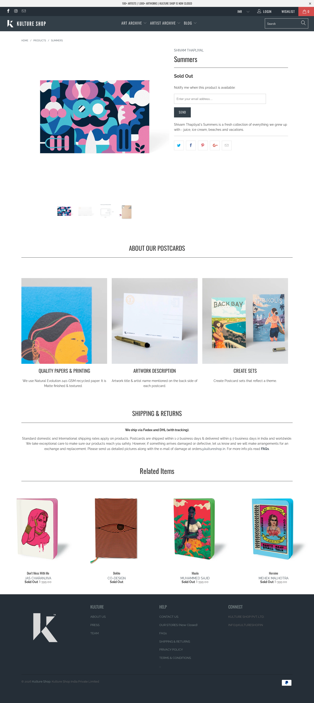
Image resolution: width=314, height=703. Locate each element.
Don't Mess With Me (38, 528)
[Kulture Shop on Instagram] (16, 11)
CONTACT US (168, 616)
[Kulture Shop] (27, 23)
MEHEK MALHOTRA (273, 578)
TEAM (94, 633)
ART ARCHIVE (131, 23)
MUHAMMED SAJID (195, 578)
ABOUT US (98, 616)
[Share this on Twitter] (179, 145)
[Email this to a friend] (227, 145)
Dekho (117, 528)
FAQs (265, 449)
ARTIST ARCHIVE (163, 23)
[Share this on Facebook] (191, 145)
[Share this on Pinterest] (203, 145)
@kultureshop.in (213, 449)
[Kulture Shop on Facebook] (8, 11)
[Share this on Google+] (215, 145)
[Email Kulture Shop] (23, 11)
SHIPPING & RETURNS (174, 641)
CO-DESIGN (117, 578)
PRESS (95, 625)
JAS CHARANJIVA (38, 578)
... (160, 666)
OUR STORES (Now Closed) (178, 625)
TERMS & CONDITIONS (175, 658)
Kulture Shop (41, 681)
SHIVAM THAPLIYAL (189, 50)
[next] (161, 125)
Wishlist (286, 11)
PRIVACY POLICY (171, 649)
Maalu (195, 528)
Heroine (274, 528)
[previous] (29, 125)
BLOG (188, 23)
